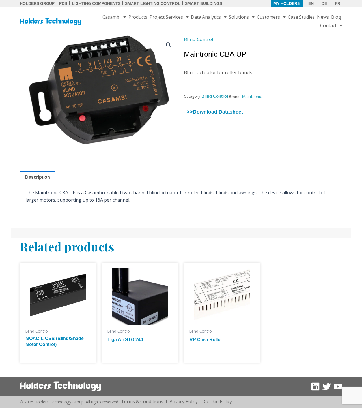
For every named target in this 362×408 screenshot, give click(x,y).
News (323, 17)
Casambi (111, 17)
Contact (328, 25)
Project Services (166, 17)
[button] (168, 45)
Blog (336, 17)
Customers (268, 17)
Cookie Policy (218, 401)
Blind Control (198, 39)
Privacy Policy (183, 401)
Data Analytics (206, 17)
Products (137, 17)
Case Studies (301, 17)
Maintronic (252, 96)
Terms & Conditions (142, 401)
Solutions (239, 17)
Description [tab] (37, 177)
